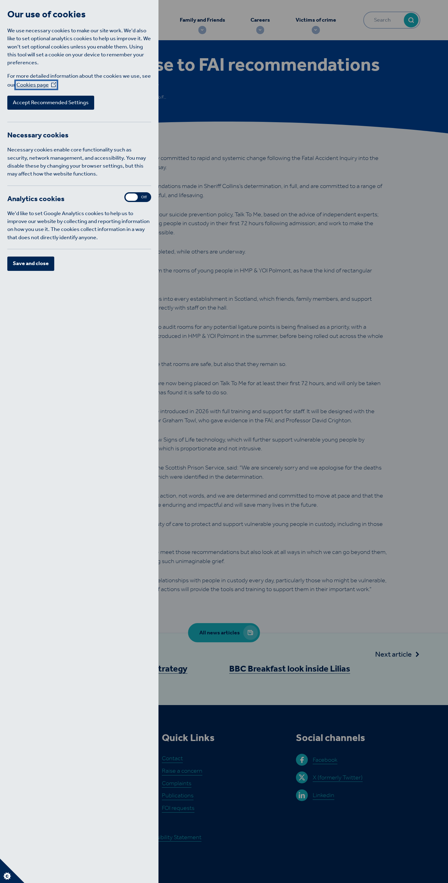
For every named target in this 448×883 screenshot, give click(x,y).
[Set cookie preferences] (12, 871)
